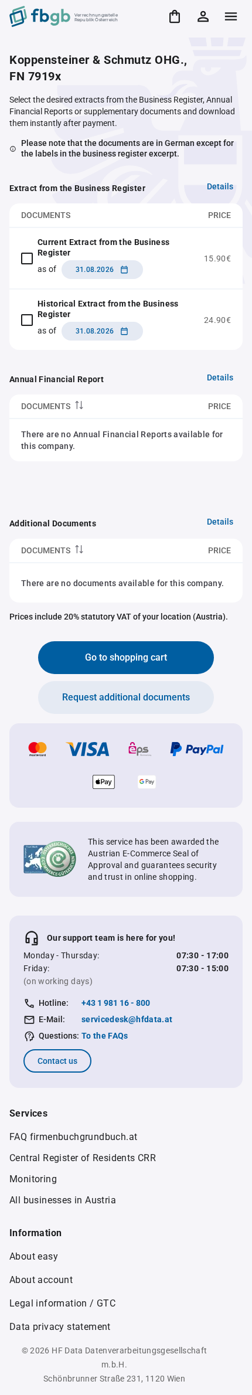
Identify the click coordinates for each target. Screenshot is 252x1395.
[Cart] (174, 16)
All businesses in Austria (62, 1200)
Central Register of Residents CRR (82, 1157)
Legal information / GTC (62, 1303)
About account (41, 1279)
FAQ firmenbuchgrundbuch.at (73, 1136)
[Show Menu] (231, 16)
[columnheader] (85, 406)
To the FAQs (104, 1035)
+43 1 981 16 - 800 (115, 1003)
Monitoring (33, 1179)
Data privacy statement (60, 1326)
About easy (33, 1256)
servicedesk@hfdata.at (126, 1019)
